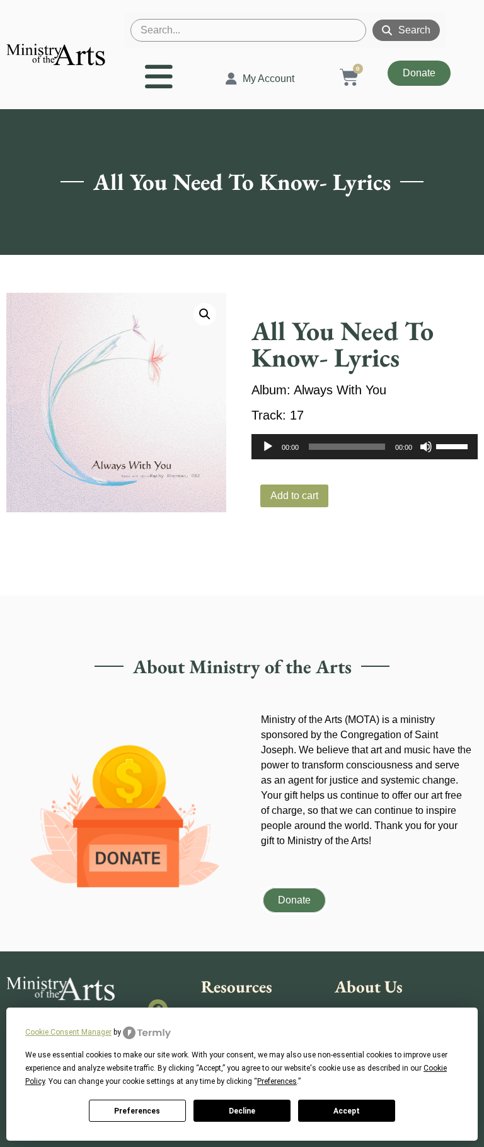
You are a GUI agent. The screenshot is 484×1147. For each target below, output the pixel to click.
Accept (346, 1111)
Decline (242, 1111)
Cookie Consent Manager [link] (68, 1032)
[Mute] (426, 446)
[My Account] (231, 79)
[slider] (453, 445)
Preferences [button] (277, 1081)
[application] (364, 446)
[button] (204, 314)
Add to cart (294, 495)
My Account (268, 78)
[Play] (268, 446)
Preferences (137, 1111)
